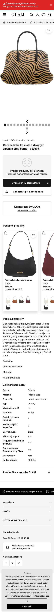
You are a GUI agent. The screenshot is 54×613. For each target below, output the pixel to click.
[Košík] (49, 15)
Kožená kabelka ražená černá (18, 280)
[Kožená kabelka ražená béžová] (8, 299)
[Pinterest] (12, 563)
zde (47, 596)
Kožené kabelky (17, 140)
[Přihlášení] (37, 15)
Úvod (5, 140)
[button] (51, 5)
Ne (27, 601)
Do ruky (30, 140)
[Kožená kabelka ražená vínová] (28, 299)
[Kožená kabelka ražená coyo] (14, 299)
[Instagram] (19, 563)
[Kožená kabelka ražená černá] (8, 306)
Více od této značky (27, 210)
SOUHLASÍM (27, 606)
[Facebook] (6, 563)
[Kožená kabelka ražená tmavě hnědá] (21, 299)
